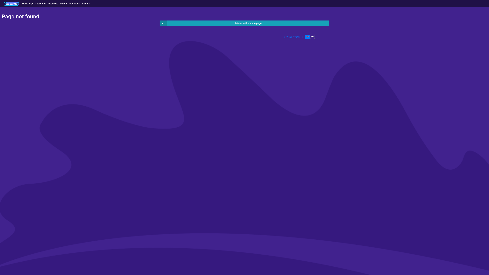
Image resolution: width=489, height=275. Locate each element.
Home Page (27, 3)
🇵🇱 (312, 37)
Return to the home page (248, 23)
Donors (63, 3)
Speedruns (40, 3)
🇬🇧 (307, 37)
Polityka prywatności (293, 37)
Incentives (53, 3)
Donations (74, 3)
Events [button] (85, 3)
